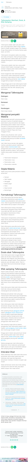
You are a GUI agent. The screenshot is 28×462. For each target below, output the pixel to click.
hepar (21, 336)
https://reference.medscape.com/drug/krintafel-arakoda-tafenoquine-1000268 (15, 393)
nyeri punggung (9, 328)
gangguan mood (10, 312)
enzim (8, 277)
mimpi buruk (19, 312)
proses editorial (20, 384)
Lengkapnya (14, 409)
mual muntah (19, 328)
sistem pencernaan (14, 228)
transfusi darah (13, 147)
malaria (23, 46)
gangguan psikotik (19, 310)
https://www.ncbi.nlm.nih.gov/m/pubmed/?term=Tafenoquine (15, 405)
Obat (2, 2)
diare (24, 328)
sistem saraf (12, 336)
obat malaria (21, 79)
